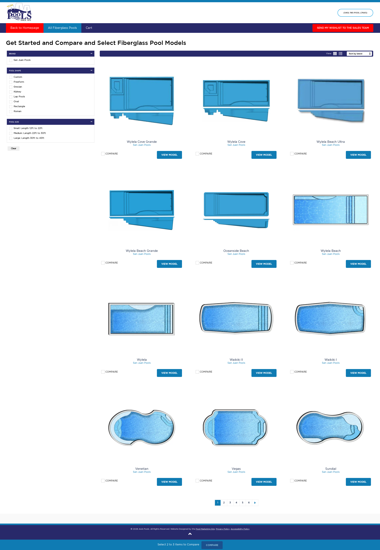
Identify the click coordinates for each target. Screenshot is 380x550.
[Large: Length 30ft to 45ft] (10, 138)
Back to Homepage (24, 27)
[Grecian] (10, 87)
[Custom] (10, 77)
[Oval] (10, 101)
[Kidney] (10, 91)
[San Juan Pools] (10, 60)
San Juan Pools (142, 145)
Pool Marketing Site (205, 529)
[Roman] (10, 111)
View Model (169, 154)
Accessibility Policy (240, 529)
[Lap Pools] (10, 96)
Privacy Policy (223, 529)
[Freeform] (10, 82)
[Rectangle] (10, 106)
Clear (13, 149)
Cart (89, 27)
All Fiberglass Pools (62, 27)
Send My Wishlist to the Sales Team (343, 28)
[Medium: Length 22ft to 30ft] (10, 133)
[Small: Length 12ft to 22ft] (10, 128)
